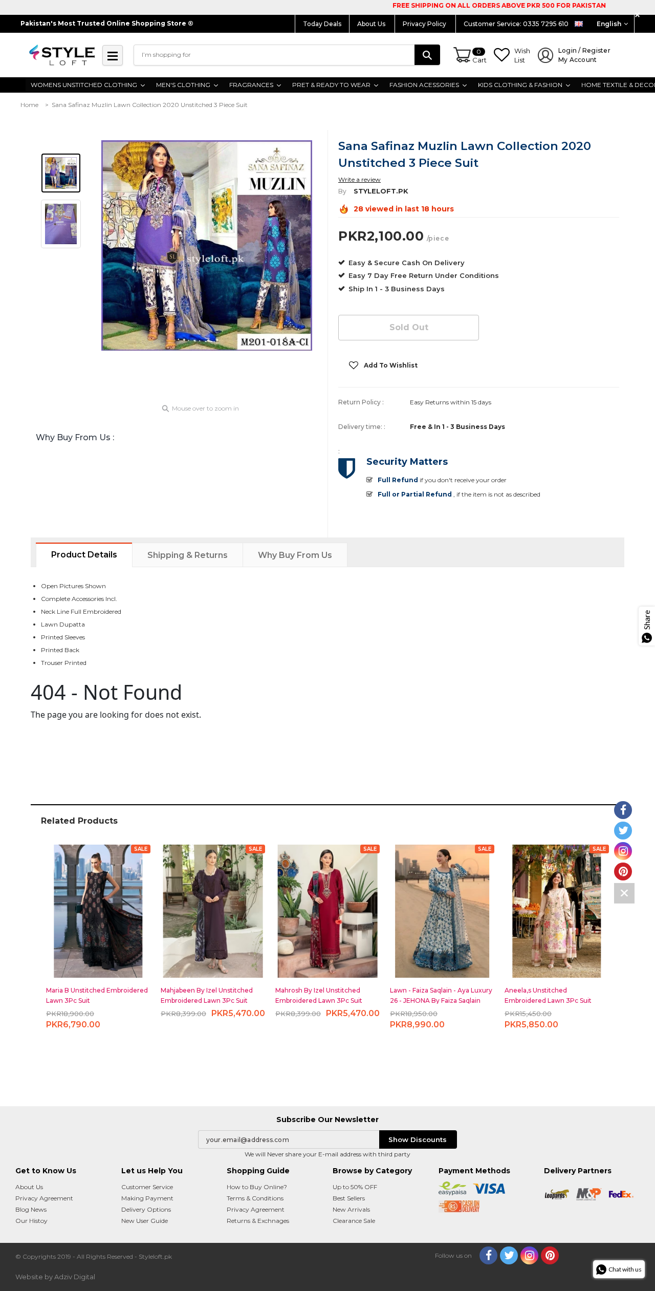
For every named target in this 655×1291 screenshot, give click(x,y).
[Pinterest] (550, 1255)
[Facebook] (488, 1255)
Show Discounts (417, 1139)
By (342, 191)
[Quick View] (98, 907)
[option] (206, 245)
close (639, 15)
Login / (584, 55)
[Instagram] (529, 1255)
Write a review (359, 179)
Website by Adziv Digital (55, 1277)
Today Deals (322, 24)
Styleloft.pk (381, 191)
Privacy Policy (425, 24)
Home (29, 105)
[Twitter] (509, 1255)
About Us (372, 24)
